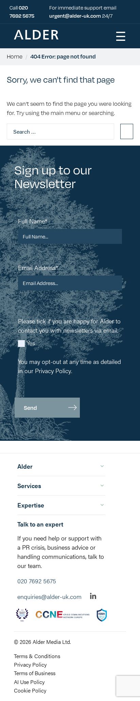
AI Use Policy (29, 682)
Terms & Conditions (37, 656)
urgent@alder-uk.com (75, 15)
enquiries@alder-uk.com (49, 596)
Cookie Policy (30, 690)
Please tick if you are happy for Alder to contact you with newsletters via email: (69, 325)
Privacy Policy (53, 370)
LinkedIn (93, 596)
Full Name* (32, 221)
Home (14, 56)
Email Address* (38, 267)
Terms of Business (34, 673)
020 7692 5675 (36, 581)
